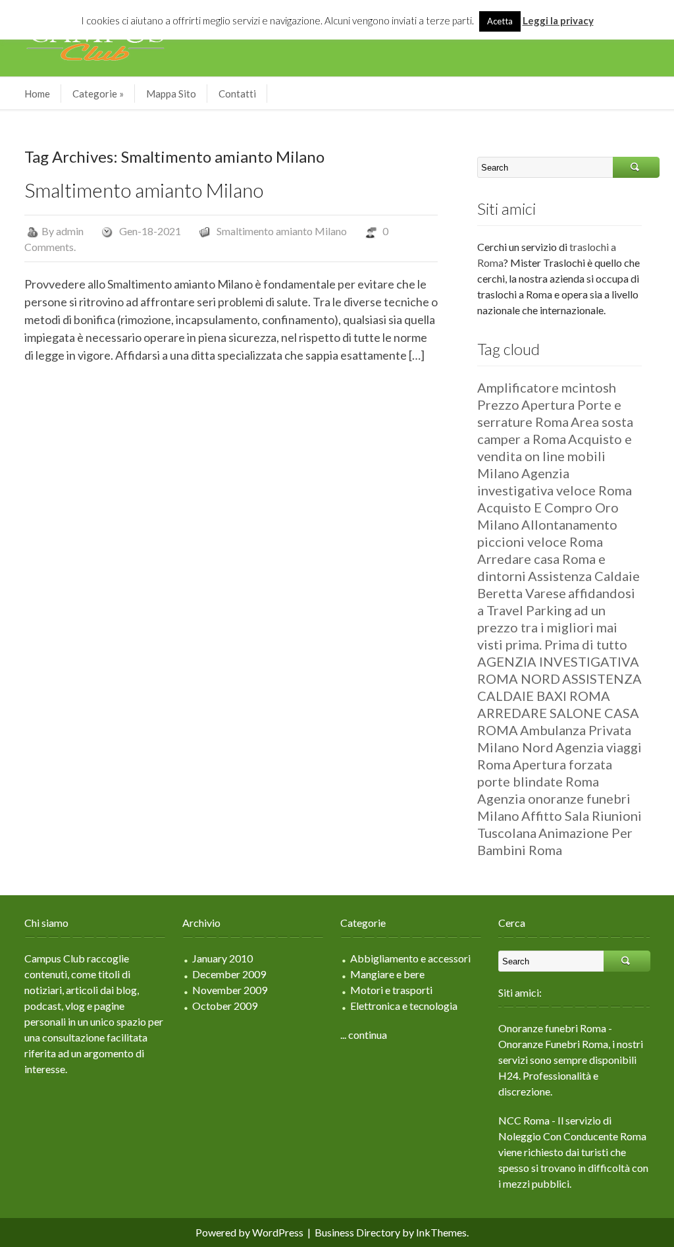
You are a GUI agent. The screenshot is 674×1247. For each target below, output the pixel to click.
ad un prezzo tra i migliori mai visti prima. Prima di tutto (552, 627)
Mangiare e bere (387, 974)
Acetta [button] (500, 21)
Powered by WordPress (249, 1232)
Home (37, 93)
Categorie (98, 93)
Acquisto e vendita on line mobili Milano (554, 456)
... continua (363, 1034)
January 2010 (222, 958)
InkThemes (441, 1232)
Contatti (237, 93)
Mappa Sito (171, 93)
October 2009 (224, 1005)
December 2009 (229, 974)
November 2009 (229, 990)
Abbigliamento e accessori (410, 958)
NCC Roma (524, 1120)
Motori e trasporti (391, 990)
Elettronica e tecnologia (403, 1005)
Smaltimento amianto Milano (143, 190)
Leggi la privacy (558, 20)
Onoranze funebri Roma (552, 1028)
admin (70, 231)
